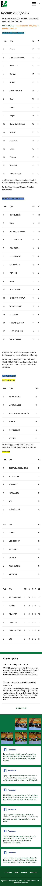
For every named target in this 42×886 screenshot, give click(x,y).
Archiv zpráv (21, 708)
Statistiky (33, 872)
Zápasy (24, 872)
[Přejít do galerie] (7, 724)
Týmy (16, 872)
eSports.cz (14, 881)
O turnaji (8, 872)
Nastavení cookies (21, 883)
